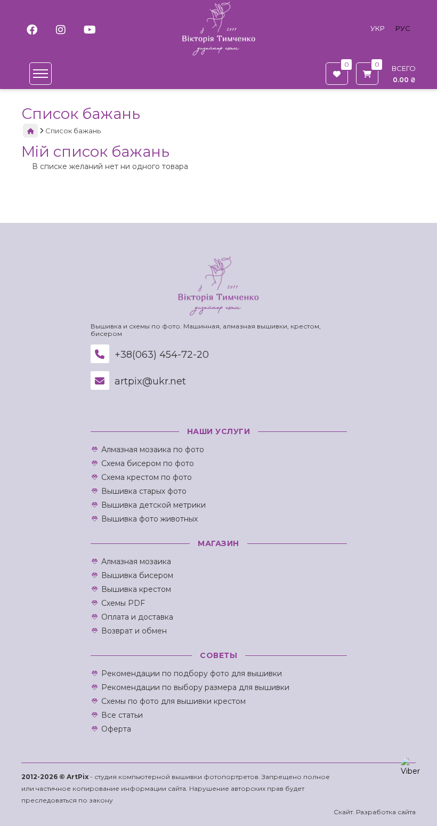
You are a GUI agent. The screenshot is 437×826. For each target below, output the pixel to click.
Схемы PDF (123, 603)
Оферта (116, 729)
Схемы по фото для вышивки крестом (173, 701)
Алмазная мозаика (136, 561)
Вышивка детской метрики (153, 505)
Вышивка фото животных (149, 519)
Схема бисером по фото (147, 463)
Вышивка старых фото (144, 491)
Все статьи (122, 715)
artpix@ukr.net (149, 381)
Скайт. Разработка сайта (375, 812)
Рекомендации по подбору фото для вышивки (191, 673)
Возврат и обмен (134, 631)
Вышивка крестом (136, 589)
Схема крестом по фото (146, 477)
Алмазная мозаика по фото (152, 449)
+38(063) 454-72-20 (160, 354)
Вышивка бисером (137, 575)
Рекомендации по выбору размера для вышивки (195, 687)
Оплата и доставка (137, 617)
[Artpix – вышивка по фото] (218, 28)
